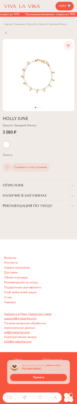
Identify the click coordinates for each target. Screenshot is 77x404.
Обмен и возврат (16, 277)
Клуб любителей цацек (20, 292)
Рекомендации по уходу (21, 282)
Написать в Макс (15, 314)
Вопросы (10, 258)
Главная (8, 24)
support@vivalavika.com (20, 318)
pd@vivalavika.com (17, 332)
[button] (35, 107)
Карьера (10, 302)
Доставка (11, 272)
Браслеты (32, 24)
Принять (38, 377)
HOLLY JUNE (15, 119)
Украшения (19, 24)
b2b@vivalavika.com (18, 342)
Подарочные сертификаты (22, 287)
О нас (8, 297)
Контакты (11, 262)
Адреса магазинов (17, 267)
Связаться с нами (39, 314)
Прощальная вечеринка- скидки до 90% (49, 14)
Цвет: (7, 155)
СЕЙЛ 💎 (65, 6)
